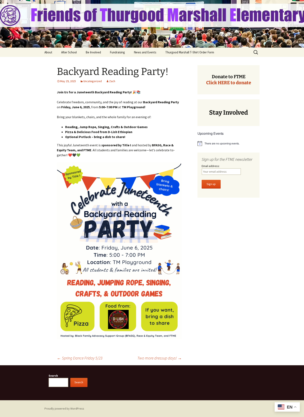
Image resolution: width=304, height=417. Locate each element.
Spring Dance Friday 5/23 (79, 358)
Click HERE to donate (228, 82)
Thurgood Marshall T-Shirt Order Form (189, 52)
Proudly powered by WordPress (64, 408)
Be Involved (93, 52)
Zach (112, 81)
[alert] (228, 143)
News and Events (145, 52)
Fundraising (117, 52)
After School (69, 52)
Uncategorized (92, 81)
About (48, 52)
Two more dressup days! (159, 358)
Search (53, 375)
